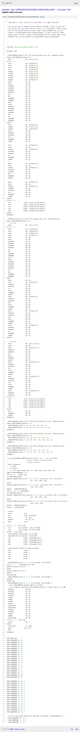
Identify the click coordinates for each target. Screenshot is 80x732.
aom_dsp (62, 9)
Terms (22, 729)
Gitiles (12, 729)
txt (72, 729)
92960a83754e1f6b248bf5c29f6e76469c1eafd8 (35, 9)
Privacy (17, 729)
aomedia (5, 9)
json (76, 729)
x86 (68, 9)
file (42, 17)
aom (13, 9)
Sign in (76, 3)
